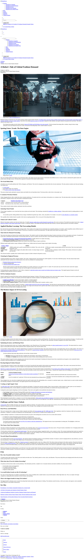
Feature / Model (5, 245)
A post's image (6, 187)
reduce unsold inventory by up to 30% (60, 345)
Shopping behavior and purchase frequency (12, 262)
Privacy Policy (6, 549)
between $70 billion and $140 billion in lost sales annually (36, 124)
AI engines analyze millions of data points (61, 368)
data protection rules (39, 411)
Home (4, 539)
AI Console (5, 26)
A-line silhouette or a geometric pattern (70, 214)
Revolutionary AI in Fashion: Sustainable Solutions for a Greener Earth (15, 487)
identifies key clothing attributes (54, 211)
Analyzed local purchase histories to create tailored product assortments (23, 374)
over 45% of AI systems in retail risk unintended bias (31, 421)
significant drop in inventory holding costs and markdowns (13, 350)
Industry (2, 62)
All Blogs (3, 61)
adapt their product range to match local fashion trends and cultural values (45, 270)
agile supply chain (6, 386)
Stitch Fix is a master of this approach (8, 368)
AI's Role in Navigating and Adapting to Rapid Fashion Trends (14, 490)
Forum (4, 551)
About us (5, 542)
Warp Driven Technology (18, 557)
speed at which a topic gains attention (12, 189)
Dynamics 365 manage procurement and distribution (41, 392)
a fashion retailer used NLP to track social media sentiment (37, 284)
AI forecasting (3, 404)
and (17, 238)
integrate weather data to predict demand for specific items (42, 222)
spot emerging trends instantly (20, 431)
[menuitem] (5, 3)
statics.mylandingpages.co (14, 117)
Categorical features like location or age (11, 264)
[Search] (16, 20)
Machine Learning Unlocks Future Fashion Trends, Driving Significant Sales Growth (18, 494)
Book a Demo (11, 26)
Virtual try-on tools (24, 442)
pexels (10, 175)
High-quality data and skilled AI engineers (44, 398)
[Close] (1, 36)
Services (5, 544)
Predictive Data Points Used (17, 200)
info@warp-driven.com (5, 536)
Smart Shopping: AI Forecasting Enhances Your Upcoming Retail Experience (17, 496)
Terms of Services (7, 547)
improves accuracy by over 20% (37, 120)
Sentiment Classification (8, 279)
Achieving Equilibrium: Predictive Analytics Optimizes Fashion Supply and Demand (18, 492)
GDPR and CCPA (49, 411)
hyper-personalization (17, 438)
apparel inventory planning (38, 350)
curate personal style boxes (10, 443)
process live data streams (43, 427)
